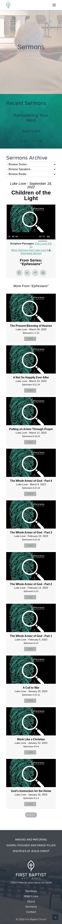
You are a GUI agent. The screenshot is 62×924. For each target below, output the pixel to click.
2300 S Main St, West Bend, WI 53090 (31, 883)
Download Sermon (31, 253)
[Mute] (48, 236)
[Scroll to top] (55, 917)
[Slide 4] (33, 141)
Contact (31, 912)
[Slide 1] (21, 141)
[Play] (9, 236)
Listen (30, 339)
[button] (54, 5)
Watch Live (31, 896)
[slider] (28, 236)
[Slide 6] (40, 141)
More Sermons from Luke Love (28, 250)
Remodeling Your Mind (31, 118)
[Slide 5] (37, 141)
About (31, 901)
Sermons (31, 906)
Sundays (31, 891)
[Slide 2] (25, 141)
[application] (31, 235)
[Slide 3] (29, 141)
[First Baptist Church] (8, 5)
